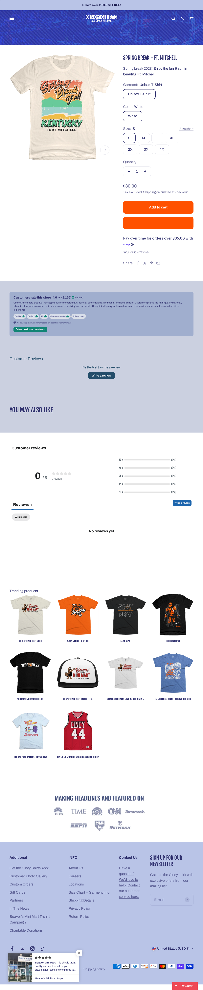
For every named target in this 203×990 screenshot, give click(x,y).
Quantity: (130, 162)
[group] (101, 814)
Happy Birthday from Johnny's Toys (30, 757)
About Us (76, 868)
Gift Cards (17, 892)
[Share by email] (158, 263)
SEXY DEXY (125, 641)
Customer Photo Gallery (28, 876)
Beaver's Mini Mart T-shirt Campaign (30, 919)
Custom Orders (22, 884)
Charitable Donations (26, 930)
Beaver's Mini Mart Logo (30, 641)
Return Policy (79, 917)
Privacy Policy (80, 908)
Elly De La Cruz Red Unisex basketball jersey (77, 757)
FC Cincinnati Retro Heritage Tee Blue (173, 699)
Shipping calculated (157, 192)
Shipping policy (94, 969)
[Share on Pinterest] (151, 263)
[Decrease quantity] (129, 171)
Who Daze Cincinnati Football (30, 699)
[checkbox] (21, 517)
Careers (75, 876)
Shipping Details (81, 900)
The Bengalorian (172, 641)
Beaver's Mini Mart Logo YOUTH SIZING (125, 699)
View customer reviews (30, 329)
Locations (76, 884)
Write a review (101, 375)
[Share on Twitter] (144, 263)
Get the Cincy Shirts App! (29, 868)
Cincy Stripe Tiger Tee (77, 641)
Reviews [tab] (22, 504)
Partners (16, 900)
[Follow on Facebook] (12, 948)
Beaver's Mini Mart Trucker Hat (78, 699)
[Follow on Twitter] (22, 948)
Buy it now (158, 223)
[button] (79, 953)
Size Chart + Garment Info (89, 892)
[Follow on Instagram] (32, 948)
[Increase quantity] (145, 171)
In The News (19, 908)
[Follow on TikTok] (42, 948)
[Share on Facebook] (138, 263)
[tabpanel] (101, 544)
